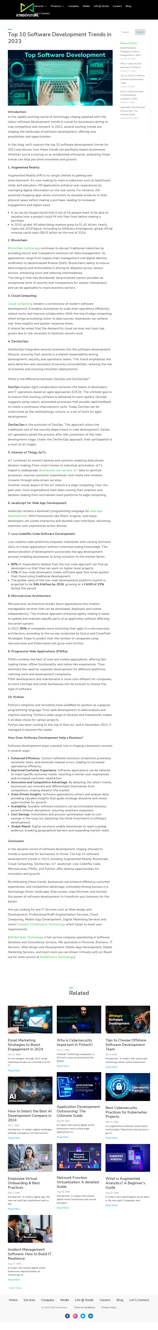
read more (14, 1070)
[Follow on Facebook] (67, 1315)
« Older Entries (15, 1288)
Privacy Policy (108, 1307)
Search (140, 32)
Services (29, 1300)
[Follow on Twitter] (82, 1315)
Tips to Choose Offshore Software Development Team (132, 79)
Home (13, 1300)
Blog (128, 6)
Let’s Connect (42, 13)
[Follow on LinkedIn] (90, 1315)
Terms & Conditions (84, 1307)
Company (73, 6)
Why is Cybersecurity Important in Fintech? (75, 1042)
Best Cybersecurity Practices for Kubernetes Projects (126, 1112)
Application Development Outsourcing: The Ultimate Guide (132, 111)
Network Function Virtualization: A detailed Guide (78, 1182)
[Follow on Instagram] (75, 1315)
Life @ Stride (101, 6)
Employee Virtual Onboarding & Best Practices (24, 1183)
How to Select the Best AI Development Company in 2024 (131, 95)
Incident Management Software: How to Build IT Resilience (29, 1254)
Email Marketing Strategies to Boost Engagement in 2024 (130, 51)
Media (86, 6)
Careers (117, 6)
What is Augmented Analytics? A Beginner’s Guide (125, 1183)
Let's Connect (139, 1300)
